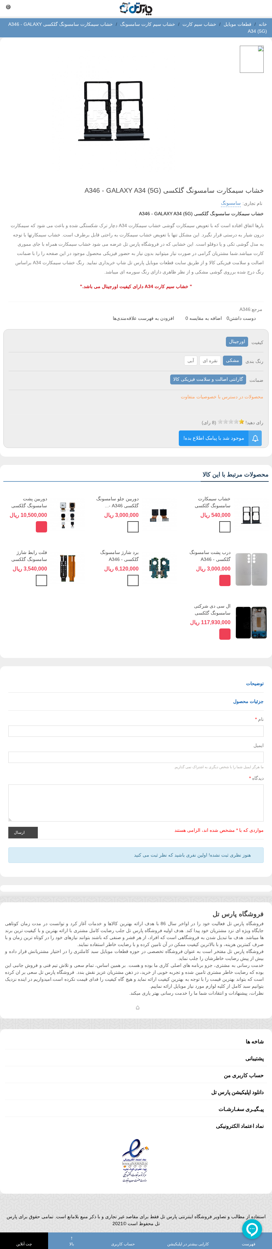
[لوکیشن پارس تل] (137, 1007)
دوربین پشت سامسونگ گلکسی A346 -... (29, 505)
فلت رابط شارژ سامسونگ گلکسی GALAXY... (29, 559)
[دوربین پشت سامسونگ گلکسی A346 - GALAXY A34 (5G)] (67, 514)
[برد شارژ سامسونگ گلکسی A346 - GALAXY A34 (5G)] (159, 568)
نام (259, 719)
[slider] (231, 421)
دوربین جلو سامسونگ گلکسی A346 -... (117, 502)
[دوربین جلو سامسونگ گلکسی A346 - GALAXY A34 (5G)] (159, 514)
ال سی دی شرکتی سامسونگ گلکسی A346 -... (212, 613)
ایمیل (258, 745)
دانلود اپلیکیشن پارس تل (237, 1092)
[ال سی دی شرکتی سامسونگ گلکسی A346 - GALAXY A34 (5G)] (251, 621)
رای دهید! (254, 422)
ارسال (20, 832)
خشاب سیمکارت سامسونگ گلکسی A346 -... (213, 505)
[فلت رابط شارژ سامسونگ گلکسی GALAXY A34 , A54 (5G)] (67, 568)
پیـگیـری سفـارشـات (241, 1109)
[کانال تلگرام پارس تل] (124, 1007)
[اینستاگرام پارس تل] (111, 1007)
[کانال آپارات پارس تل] (151, 1007)
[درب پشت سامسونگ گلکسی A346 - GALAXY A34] (251, 568)
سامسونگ (231, 203)
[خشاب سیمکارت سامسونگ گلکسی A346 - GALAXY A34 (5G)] (251, 514)
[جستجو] (260, 8)
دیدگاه (256, 778)
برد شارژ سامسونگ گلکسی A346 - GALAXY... (119, 559)
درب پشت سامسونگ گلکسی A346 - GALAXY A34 (210, 559)
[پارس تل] (136, 8)
